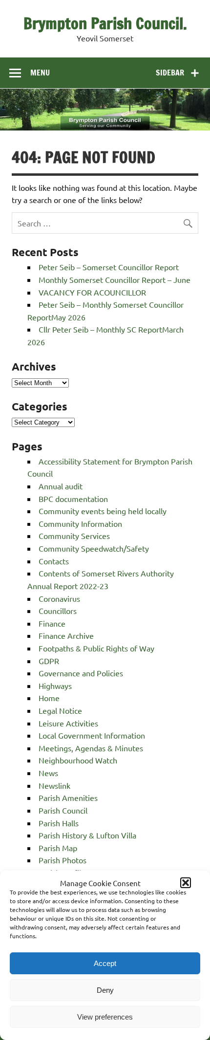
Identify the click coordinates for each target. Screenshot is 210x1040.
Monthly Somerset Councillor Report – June (114, 279)
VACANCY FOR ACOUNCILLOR (92, 292)
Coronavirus (59, 598)
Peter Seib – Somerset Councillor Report (109, 267)
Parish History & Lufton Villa (87, 835)
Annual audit (61, 486)
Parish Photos (62, 860)
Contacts (54, 561)
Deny (105, 990)
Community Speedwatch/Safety (94, 548)
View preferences (105, 1017)
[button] (185, 883)
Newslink (54, 785)
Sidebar (170, 72)
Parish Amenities (68, 797)
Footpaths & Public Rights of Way (96, 648)
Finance (52, 623)
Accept (105, 963)
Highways (55, 685)
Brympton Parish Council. (105, 23)
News (48, 773)
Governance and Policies (81, 673)
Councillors (58, 610)
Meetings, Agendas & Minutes (91, 748)
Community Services (74, 535)
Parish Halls (59, 823)
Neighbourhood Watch (78, 760)
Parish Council (63, 810)
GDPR (49, 661)
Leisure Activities (68, 723)
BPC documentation (73, 498)
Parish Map (58, 848)
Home (49, 698)
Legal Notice (60, 710)
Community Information (80, 523)
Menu (40, 72)
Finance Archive (66, 635)
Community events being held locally (103, 511)
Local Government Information (92, 735)
